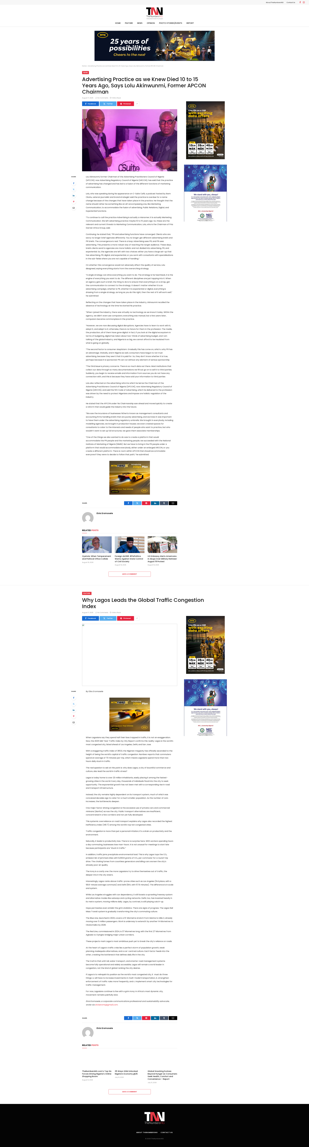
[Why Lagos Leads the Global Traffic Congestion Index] (129, 655)
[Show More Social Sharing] (137, 103)
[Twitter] (73, 189)
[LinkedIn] (73, 195)
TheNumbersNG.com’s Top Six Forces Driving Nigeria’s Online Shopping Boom (96, 1074)
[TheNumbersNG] (154, 13)
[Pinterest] (73, 201)
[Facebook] (73, 183)
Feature (129, 23)
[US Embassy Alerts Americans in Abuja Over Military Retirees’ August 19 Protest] (162, 544)
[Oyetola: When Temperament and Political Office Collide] (97, 544)
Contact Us (291, 2)
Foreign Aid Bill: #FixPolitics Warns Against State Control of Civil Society (129, 559)
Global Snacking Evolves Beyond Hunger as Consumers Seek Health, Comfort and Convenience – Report (162, 1075)
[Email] (73, 207)
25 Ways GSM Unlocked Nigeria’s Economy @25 (126, 1072)
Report (190, 23)
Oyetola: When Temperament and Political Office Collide (96, 557)
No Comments (103, 98)
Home (118, 23)
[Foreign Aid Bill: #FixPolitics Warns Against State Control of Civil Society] (129, 544)
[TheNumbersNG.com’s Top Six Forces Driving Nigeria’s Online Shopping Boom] (97, 1059)
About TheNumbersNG (274, 2)
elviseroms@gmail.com (106, 1004)
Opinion (151, 23)
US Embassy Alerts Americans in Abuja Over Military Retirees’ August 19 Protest (162, 559)
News (139, 23)
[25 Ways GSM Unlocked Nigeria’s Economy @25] (129, 1059)
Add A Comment (129, 574)
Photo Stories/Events (170, 23)
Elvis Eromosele (105, 513)
